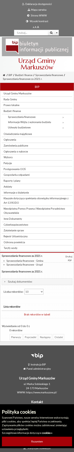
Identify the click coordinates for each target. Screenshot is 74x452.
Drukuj (68, 256)
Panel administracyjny (39, 368)
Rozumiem (37, 441)
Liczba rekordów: (14, 291)
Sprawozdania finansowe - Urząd (24, 264)
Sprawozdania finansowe (49, 75)
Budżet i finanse (23, 75)
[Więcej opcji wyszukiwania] (57, 33)
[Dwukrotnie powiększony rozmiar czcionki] (38, 27)
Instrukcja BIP (38, 364)
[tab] (37, 281)
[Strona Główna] (37, 46)
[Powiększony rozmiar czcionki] (35, 27)
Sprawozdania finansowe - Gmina (24, 260)
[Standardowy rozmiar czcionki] (33, 27)
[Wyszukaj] (51, 33)
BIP (10, 75)
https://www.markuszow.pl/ (41, 392)
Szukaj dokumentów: (20, 281)
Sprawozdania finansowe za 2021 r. (22, 78)
